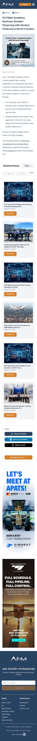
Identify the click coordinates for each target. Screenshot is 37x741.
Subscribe (19, 688)
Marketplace (24, 702)
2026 (27, 166)
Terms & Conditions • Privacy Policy (18, 730)
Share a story (6, 702)
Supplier (22, 705)
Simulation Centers (8, 711)
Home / (8, 13)
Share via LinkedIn (20, 439)
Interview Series (7, 720)
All (2, 705)
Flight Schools (6, 708)
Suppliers (5, 717)
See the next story (17, 457)
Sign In (25, 4)
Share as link (20, 445)
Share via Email (20, 434)
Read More (10, 213)
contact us (12, 151)
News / (17, 13)
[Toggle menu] (33, 4)
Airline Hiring (6, 714)
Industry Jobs (24, 708)
